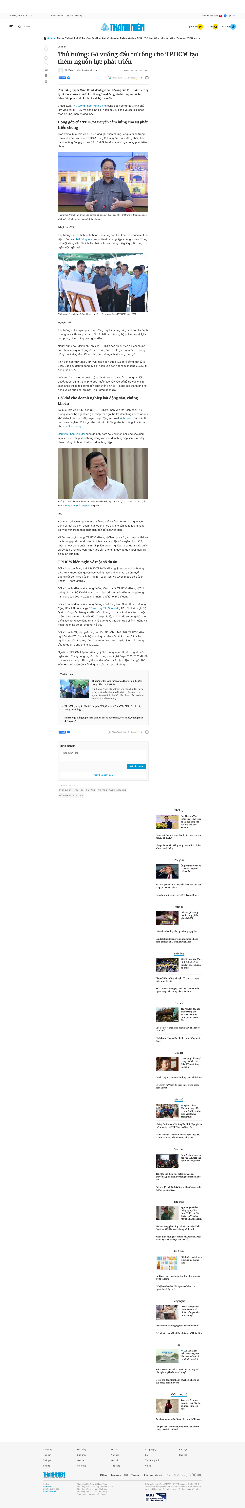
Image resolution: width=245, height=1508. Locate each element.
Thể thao (148, 38)
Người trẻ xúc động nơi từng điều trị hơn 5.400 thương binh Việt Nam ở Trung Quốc (191, 1111)
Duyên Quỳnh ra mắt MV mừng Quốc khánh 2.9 (179, 1077)
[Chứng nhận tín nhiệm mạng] (155, 1497)
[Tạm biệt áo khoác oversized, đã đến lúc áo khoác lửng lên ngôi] (167, 1406)
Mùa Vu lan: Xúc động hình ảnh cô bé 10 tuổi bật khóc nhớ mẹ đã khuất (191, 963)
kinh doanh (126, 418)
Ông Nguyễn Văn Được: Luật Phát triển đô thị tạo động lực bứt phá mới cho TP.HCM (191, 822)
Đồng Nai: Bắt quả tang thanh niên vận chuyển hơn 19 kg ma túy (178, 836)
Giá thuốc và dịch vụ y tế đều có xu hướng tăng (191, 1260)
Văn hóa (132, 38)
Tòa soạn (135, 1475)
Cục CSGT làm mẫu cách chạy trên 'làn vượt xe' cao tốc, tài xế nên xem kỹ (190, 1355)
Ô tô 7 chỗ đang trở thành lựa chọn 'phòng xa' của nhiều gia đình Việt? (177, 1381)
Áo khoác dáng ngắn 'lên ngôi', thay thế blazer (178, 1419)
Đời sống (86, 38)
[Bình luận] (45, 70)
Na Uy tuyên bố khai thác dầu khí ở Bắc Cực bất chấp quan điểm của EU (178, 886)
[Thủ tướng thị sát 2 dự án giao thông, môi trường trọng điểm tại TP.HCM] (74, 689)
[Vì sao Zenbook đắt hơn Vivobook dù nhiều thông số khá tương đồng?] (167, 1312)
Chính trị (51, 38)
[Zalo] (234, 15)
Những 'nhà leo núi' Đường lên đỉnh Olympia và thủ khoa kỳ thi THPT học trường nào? (179, 1125)
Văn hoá (115, 1455)
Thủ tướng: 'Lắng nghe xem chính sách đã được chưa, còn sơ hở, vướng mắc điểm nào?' (104, 719)
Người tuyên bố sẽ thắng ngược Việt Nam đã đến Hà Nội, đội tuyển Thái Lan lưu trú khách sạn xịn (191, 1213)
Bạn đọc (183, 1449)
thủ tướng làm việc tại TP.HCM (71, 795)
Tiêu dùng (181, 38)
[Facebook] (225, 15)
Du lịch (123, 38)
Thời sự (60, 38)
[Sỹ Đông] (61, 70)
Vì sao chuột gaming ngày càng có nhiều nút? (177, 1325)
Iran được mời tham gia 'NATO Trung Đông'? (177, 895)
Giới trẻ (105, 38)
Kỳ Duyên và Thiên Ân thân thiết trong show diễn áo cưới (177, 1086)
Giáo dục (114, 38)
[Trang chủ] (45, 38)
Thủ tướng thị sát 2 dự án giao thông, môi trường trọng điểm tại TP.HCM (117, 683)
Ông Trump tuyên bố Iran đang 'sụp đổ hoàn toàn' (191, 868)
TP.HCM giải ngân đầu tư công (71, 790)
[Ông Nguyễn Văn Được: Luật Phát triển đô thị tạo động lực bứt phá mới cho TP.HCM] (167, 822)
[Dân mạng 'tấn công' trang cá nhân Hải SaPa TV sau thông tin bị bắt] (167, 1064)
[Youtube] (220, 15)
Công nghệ (159, 38)
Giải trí (140, 38)
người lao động (72, 426)
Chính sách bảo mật (152, 1475)
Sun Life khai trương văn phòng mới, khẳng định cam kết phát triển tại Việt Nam (177, 940)
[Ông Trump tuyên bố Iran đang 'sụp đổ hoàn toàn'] (167, 871)
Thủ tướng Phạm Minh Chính (89, 105)
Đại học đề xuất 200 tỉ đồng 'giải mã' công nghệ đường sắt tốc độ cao (178, 1188)
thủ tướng (90, 790)
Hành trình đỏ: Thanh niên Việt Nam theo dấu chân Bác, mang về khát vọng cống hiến (178, 1136)
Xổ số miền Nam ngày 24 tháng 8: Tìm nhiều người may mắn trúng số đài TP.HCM (177, 990)
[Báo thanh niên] (122, 26)
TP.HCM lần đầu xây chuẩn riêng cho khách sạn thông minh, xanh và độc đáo (190, 1015)
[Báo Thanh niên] (54, 1475)
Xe (167, 38)
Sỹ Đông (69, 70)
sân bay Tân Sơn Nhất (106, 608)
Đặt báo (103, 1475)
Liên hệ (78, 15)
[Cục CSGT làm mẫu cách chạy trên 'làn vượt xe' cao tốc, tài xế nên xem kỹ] (167, 1356)
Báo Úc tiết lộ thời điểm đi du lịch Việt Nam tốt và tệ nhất (178, 1029)
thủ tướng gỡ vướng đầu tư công (112, 790)
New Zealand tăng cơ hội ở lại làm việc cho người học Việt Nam (191, 1158)
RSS (126, 1475)
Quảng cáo (115, 1475)
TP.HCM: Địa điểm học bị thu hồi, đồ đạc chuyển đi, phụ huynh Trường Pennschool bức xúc (178, 1177)
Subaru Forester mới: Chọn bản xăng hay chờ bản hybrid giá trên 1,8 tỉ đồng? (177, 1371)
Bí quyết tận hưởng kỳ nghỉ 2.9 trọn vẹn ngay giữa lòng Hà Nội (177, 979)
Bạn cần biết (57, 15)
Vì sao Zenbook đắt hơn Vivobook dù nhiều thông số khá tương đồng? (190, 1311)
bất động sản (84, 239)
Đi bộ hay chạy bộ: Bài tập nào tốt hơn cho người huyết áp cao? (176, 1287)
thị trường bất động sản (78, 505)
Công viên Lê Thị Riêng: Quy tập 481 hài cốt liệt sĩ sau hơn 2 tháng (178, 847)
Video (172, 38)
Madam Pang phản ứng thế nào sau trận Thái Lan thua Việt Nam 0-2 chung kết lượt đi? (178, 1228)
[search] (35, 26)
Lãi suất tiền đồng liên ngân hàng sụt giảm (176, 931)
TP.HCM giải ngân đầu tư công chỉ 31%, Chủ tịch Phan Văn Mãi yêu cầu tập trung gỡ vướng (103, 708)
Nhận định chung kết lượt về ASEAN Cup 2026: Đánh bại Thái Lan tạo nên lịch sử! (178, 1238)
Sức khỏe (96, 38)
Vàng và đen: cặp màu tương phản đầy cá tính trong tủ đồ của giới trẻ (177, 1428)
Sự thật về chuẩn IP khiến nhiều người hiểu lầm (179, 1333)
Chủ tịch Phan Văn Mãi (71, 434)
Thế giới (69, 38)
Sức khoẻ (81, 1455)
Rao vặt (183, 1455)
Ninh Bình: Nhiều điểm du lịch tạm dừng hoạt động (178, 1039)
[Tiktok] (229, 15)
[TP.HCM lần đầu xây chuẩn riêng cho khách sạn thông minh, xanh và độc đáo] (167, 1014)
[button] (46, 49)
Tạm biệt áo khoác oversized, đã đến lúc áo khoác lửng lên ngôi (191, 1404)
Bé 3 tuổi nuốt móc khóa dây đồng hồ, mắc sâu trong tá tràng (178, 1277)
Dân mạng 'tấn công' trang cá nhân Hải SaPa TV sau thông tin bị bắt (191, 1062)
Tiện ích (69, 15)
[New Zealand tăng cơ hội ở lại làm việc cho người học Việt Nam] (167, 1161)
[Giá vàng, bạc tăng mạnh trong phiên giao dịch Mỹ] (167, 918)
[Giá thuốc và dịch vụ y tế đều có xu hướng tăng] (167, 1263)
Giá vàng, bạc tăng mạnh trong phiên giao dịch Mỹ (189, 915)
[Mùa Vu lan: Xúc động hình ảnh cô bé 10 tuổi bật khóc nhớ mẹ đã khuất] (167, 965)
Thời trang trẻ (193, 38)
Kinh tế (77, 38)
